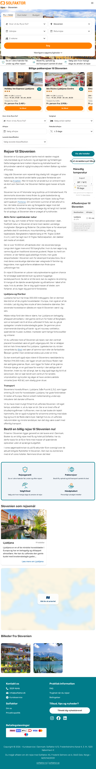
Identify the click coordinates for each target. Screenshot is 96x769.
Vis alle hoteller (82, 153)
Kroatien (17, 181)
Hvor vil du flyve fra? (10, 116)
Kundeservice (16, 697)
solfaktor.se (54, 763)
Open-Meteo (86, 195)
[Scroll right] (91, 183)
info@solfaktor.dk (18, 693)
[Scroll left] (74, 183)
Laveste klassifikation (10, 137)
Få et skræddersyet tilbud (83, 161)
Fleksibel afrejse (55, 127)
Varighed (52, 116)
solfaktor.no (41, 763)
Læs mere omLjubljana (33, 561)
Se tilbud (23, 108)
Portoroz (22, 202)
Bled (20, 349)
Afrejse (5, 127)
